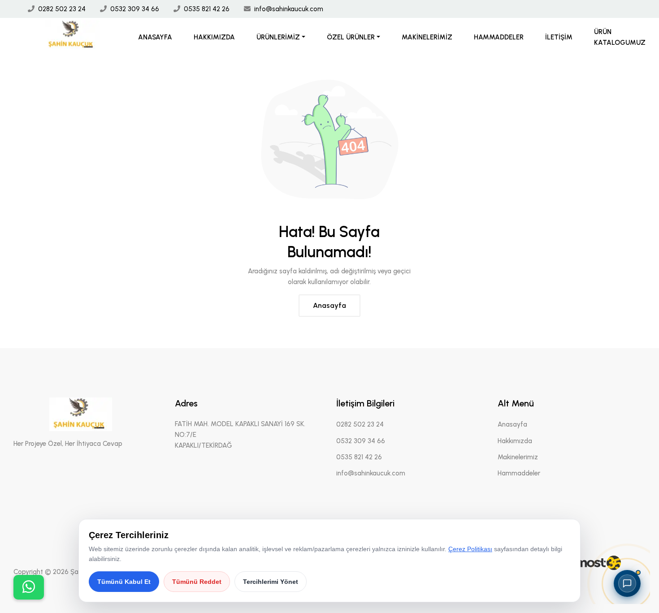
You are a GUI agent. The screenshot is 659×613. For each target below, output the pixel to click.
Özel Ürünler (351, 37)
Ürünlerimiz (278, 37)
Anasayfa (155, 37)
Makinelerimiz (427, 37)
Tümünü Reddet (196, 581)
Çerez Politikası (470, 549)
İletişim (558, 37)
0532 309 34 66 (134, 9)
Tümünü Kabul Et (124, 581)
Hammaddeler (499, 37)
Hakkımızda (214, 37)
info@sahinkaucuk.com (288, 9)
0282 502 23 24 (62, 9)
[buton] (28, 587)
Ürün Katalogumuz (620, 37)
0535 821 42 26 (207, 9)
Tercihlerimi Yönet (270, 581)
